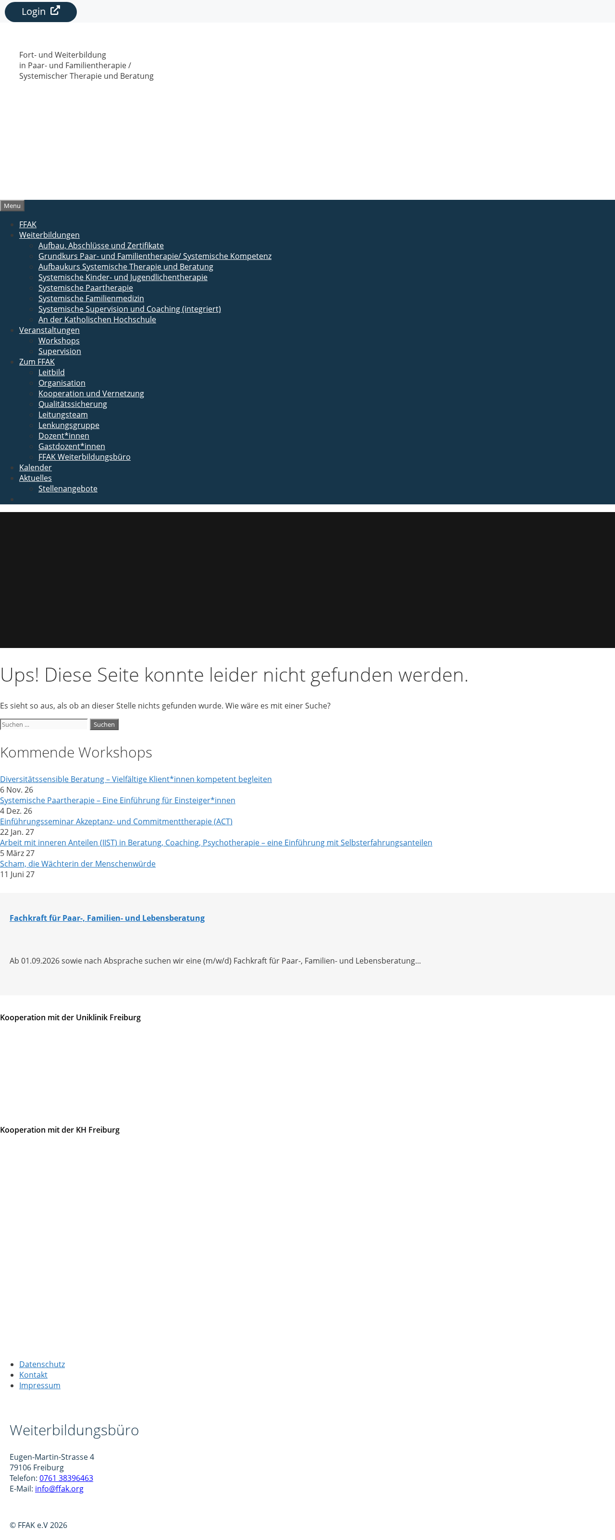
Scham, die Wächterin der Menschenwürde (78, 863)
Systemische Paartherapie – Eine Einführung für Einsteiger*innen (117, 800)
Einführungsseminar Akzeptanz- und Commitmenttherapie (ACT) (116, 821)
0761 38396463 (66, 1478)
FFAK (28, 224)
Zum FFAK (37, 361)
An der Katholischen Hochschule (97, 319)
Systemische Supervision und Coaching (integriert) (129, 309)
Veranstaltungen (49, 330)
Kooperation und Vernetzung (91, 393)
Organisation (62, 383)
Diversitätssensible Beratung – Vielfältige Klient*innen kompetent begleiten (136, 779)
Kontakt (33, 1374)
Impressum (40, 1385)
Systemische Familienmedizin (91, 298)
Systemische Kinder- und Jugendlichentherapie (123, 277)
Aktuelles (35, 478)
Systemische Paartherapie (85, 287)
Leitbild (51, 372)
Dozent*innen (63, 435)
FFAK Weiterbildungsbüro (84, 457)
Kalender (35, 467)
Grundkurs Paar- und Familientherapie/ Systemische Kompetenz (154, 256)
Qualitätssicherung (72, 404)
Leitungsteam (63, 414)
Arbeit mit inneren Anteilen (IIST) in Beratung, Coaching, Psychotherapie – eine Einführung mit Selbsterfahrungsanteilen (216, 842)
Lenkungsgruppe (68, 425)
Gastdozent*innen (71, 446)
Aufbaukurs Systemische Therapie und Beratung (125, 266)
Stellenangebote (68, 488)
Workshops (59, 340)
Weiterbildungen (49, 235)
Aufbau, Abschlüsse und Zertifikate (101, 245)
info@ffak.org (59, 1488)
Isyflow (22, 1507)
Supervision (59, 351)
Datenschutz (42, 1364)
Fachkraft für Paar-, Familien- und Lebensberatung (107, 918)
